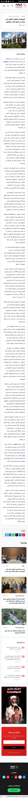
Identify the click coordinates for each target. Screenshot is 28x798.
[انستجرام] (1, 2)
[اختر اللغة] (3, 6)
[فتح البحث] (8, 6)
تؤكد (23, 455)
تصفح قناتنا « (14, 790)
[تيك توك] (4, 2)
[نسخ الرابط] (23, 534)
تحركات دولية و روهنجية (14, 16)
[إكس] (20, 777)
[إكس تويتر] (10, 2)
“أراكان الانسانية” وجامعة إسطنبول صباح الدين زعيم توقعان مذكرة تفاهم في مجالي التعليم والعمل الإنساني (14, 601)
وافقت (15, 444)
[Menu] (12, 6)
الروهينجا (5, 62)
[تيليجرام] (6, 2)
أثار (4, 474)
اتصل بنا (7, 796)
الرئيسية (23, 16)
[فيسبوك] (13, 2)
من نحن (1, 796)
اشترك (14, 747)
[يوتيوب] (8, 2)
